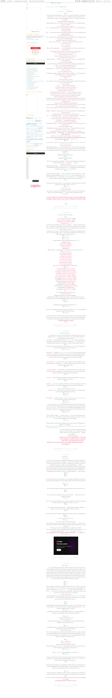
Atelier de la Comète (79, 398)
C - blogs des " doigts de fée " (32, 70)
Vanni (67, 300)
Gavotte (38, 131)
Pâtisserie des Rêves (66, 175)
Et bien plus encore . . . (63, 589)
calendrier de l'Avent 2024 (30, 134)
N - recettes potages (30, 83)
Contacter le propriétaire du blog (32, 42)
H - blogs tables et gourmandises (33, 76)
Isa (73, 611)
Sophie (75, 176)
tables (27, 128)
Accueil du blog (29, 38)
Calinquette (75, 309)
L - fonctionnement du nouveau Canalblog (35, 81)
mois (37, 125)
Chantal (55, 390)
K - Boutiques (29, 79)
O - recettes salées (30, 84)
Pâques (43, 130)
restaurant (27, 129)
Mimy (67, 398)
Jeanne (69, 402)
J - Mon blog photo (30, 78)
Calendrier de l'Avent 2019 (33, 128)
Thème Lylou (28, 146)
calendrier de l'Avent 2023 (30, 135)
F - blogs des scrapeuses (31, 74)
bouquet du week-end (35, 140)
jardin (40, 128)
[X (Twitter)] (78, 1)
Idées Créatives (60, 646)
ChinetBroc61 (73, 184)
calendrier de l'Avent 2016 (30, 120)
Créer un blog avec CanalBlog (32, 39)
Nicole (77, 240)
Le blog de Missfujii (57, 16)
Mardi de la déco (28, 125)
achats (27, 143)
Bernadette (73, 139)
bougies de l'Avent (34, 146)
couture (42, 134)
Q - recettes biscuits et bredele (32, 87)
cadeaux (28, 136)
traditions (40, 126)
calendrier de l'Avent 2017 (30, 145)
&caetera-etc (56, 588)
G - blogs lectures (30, 75)
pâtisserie (31, 123)
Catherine (83, 175)
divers (36, 126)
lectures (41, 143)
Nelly (67, 167)
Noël (38, 120)
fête (37, 123)
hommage (33, 125)
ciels (42, 120)
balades (28, 132)
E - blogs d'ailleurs (30, 72)
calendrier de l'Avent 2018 (30, 126)
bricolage (36, 133)
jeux (30, 129)
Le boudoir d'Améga (68, 531)
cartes (40, 145)
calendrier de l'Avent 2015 (30, 137)
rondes (39, 135)
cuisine (36, 144)
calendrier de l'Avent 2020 (30, 133)
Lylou (68, 227)
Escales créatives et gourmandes (65, 352)
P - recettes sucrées (30, 85)
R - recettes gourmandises (31, 88)
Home (27, 3)
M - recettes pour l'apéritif (31, 82)
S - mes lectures (29, 89)
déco (36, 145)
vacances (36, 136)
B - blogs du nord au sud (31, 69)
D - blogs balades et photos (31, 71)
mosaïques (31, 132)
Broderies (40, 132)
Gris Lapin (73, 346)
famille (40, 123)
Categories (56, 6)
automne (36, 135)
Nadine (56, 383)
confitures (40, 136)
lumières (33, 136)
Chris (57, 176)
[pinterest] (79, 1)
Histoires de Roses (49, 6)
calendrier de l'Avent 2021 (36, 129)
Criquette (80, 595)
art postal (30, 143)
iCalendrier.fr (36, 48)
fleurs (29, 117)
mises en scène (36, 132)
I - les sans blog (29, 77)
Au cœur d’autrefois (70, 339)
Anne (57, 404)
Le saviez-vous (37, 134)
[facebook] (76, 1)
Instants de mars (67, 169)
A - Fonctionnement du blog (32, 68)
